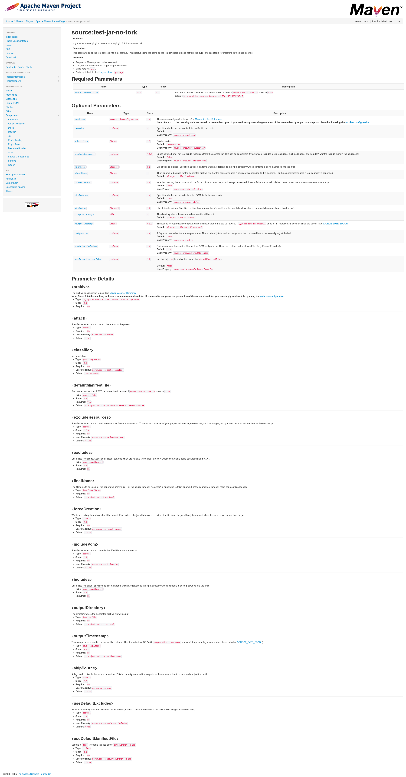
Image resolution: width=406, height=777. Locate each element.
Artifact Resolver (16, 123)
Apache (9, 21)
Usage (9, 45)
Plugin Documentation (17, 40)
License (9, 53)
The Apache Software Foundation (34, 773)
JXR (10, 135)
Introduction (12, 36)
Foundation (11, 178)
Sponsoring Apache (15, 186)
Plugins (29, 21)
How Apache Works (15, 174)
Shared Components (18, 156)
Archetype (13, 119)
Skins (8, 111)
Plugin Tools (14, 144)
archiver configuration (357, 122)
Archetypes (11, 94)
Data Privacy (12, 182)
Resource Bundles (17, 148)
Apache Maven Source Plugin (50, 21)
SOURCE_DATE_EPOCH (335, 223)
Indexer (12, 131)
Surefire (12, 160)
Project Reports (13, 80)
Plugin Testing (15, 140)
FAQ (8, 49)
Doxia (11, 127)
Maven (19, 21)
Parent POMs (12, 102)
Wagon (11, 164)
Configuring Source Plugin (19, 67)
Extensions (11, 98)
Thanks (9, 191)
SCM (10, 152)
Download (11, 57)
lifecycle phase (105, 72)
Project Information (15, 76)
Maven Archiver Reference (208, 119)
